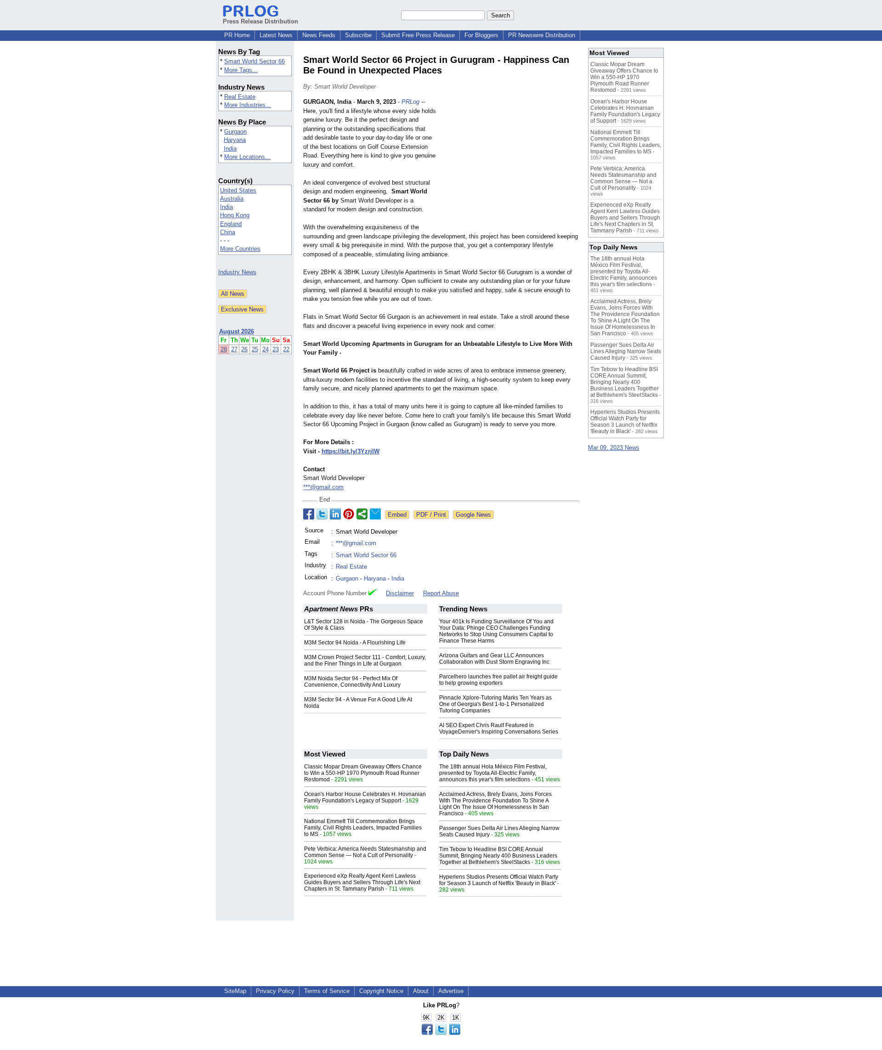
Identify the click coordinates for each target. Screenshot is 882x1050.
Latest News (276, 35)
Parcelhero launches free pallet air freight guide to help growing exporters (498, 679)
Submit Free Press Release (418, 35)
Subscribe (358, 35)
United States (238, 190)
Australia (231, 198)
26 (244, 349)
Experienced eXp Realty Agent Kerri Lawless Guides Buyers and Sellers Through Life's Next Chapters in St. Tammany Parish (362, 882)
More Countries (240, 248)
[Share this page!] (441, 1032)
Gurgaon (235, 131)
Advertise (451, 991)
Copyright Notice (381, 991)
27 (234, 349)
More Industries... (247, 105)
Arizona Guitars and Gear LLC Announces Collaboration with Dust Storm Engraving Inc (494, 658)
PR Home (237, 35)
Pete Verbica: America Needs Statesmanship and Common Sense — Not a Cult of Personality (365, 852)
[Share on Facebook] (308, 513)
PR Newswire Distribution (541, 35)
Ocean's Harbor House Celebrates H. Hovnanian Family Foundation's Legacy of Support (365, 797)
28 (223, 349)
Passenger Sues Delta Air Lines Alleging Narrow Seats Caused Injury (625, 351)
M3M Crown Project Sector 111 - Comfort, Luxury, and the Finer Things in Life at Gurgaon (365, 660)
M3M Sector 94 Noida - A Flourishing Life (355, 642)
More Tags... (241, 70)
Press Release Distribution (260, 21)
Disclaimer (400, 593)
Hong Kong (234, 215)
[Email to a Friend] (375, 513)
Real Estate (239, 96)
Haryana (235, 139)
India (230, 148)
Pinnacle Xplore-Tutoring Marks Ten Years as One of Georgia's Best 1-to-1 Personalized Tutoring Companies (495, 704)
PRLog (410, 101)
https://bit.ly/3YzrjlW (350, 451)
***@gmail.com (323, 487)
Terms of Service (327, 991)
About (421, 991)
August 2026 (236, 331)
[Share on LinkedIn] (335, 513)
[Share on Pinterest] (348, 513)
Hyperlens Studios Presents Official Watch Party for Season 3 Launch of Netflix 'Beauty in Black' (498, 880)
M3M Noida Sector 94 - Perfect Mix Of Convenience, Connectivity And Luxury (352, 681)
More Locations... (247, 156)
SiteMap (235, 991)
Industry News (237, 272)
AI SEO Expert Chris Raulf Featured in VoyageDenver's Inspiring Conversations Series (498, 728)
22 (286, 349)
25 (255, 349)
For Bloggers (481, 35)
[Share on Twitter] (322, 513)
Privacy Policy (275, 991)
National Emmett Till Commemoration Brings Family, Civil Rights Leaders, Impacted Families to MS (363, 827)
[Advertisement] (510, 164)
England (231, 223)
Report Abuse (441, 593)
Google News (473, 514)
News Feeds (318, 35)
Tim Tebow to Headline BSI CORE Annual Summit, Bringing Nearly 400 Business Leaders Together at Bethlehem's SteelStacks (498, 855)
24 (265, 349)
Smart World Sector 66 (254, 61)
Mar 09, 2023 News (613, 447)
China (227, 232)
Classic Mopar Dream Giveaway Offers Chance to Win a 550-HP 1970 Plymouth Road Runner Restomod (363, 773)
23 (275, 349)
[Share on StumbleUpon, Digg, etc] (362, 513)
